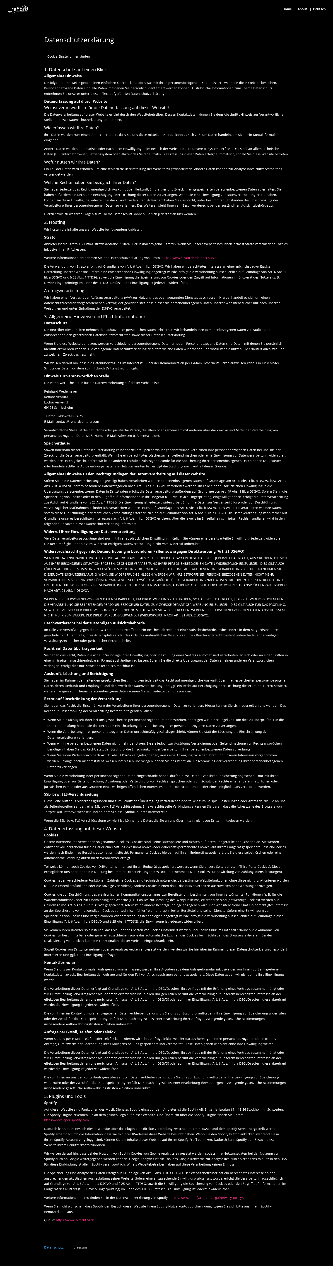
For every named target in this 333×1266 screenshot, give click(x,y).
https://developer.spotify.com (66, 1120)
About (302, 9)
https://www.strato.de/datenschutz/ (189, 258)
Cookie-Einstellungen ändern (69, 56)
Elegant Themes (76, 1259)
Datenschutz (54, 1247)
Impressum (78, 1247)
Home (287, 9)
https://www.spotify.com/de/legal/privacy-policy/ (206, 1197)
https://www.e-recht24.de (75, 1220)
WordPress (119, 1259)
